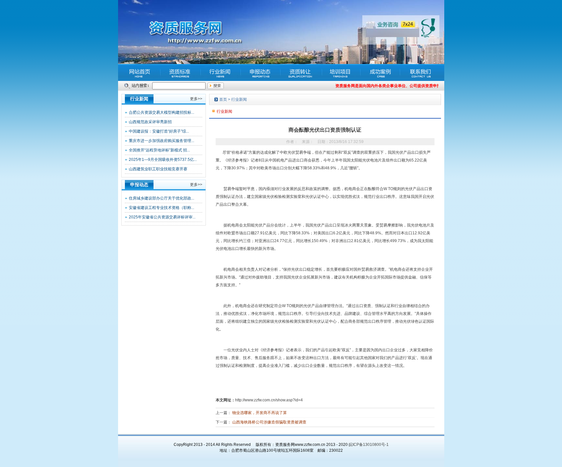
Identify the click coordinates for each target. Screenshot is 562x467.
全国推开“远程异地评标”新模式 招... (159, 150)
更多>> (196, 99)
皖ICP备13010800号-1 (369, 444)
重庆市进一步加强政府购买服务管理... (161, 140)
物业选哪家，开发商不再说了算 (259, 412)
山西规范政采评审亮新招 (150, 122)
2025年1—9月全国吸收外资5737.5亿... (163, 159)
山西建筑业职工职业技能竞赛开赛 (158, 169)
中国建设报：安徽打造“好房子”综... (159, 131)
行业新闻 (239, 99)
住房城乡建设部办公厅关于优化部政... (161, 198)
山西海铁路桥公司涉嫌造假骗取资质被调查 (269, 422)
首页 (223, 99)
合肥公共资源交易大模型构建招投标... (161, 112)
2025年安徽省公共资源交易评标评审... (162, 217)
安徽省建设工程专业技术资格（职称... (161, 207)
